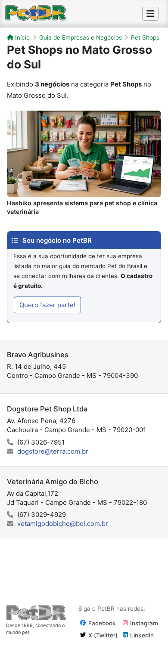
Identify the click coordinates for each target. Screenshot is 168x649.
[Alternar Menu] (150, 14)
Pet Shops (145, 37)
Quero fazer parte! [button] (47, 305)
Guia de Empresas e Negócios (80, 37)
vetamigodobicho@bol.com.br (62, 523)
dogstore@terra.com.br (52, 451)
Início (21, 37)
